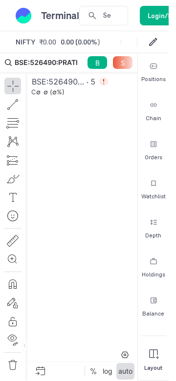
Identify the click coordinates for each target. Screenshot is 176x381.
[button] (68, 217)
